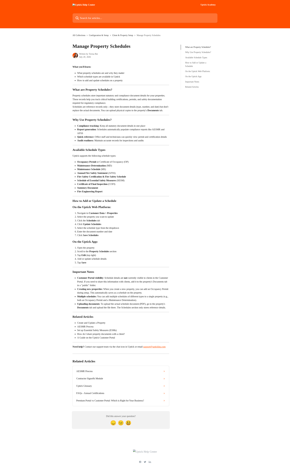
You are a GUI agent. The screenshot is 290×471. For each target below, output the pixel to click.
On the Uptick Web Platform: (197, 71)
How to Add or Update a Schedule (195, 64)
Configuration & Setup (99, 35)
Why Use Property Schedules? (198, 52)
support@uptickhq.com (154, 346)
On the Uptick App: (193, 76)
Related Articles (192, 87)
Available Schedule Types (196, 57)
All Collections (78, 35)
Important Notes (192, 82)
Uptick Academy (208, 5)
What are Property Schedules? (198, 47)
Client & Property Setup (122, 35)
